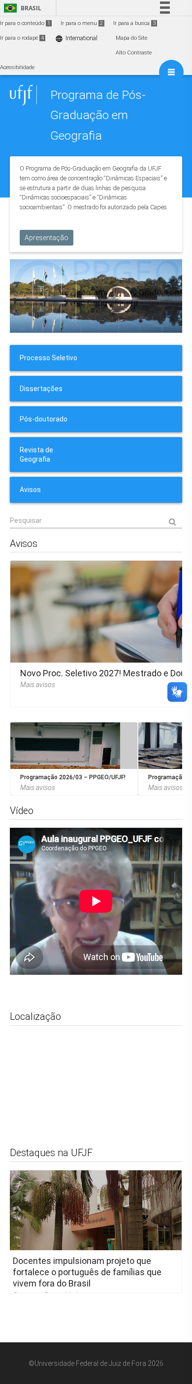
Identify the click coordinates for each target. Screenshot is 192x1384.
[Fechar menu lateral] (171, 72)
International (76, 38)
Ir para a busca (134, 23)
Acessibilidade (17, 67)
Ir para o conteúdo (25, 23)
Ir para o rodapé (22, 38)
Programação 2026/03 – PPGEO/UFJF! (73, 777)
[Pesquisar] (96, 521)
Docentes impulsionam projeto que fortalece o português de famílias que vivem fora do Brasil (87, 1271)
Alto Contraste (134, 52)
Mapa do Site (131, 38)
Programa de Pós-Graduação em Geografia (98, 115)
